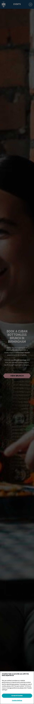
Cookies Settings (17, 700)
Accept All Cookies (17, 695)
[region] (17, 687)
